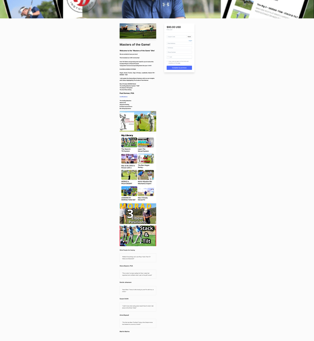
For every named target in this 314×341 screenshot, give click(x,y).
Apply (189, 36)
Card (170, 57)
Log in (190, 40)
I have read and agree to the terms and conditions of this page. (178, 62)
